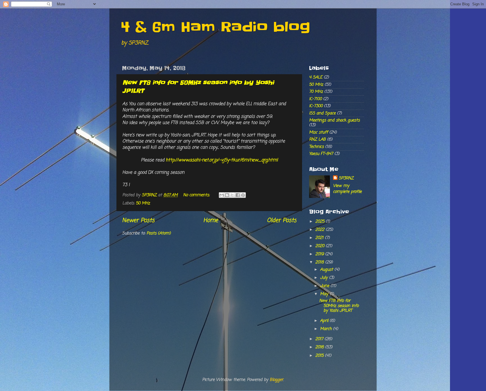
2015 (320, 355)
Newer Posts (138, 220)
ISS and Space (322, 113)
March (326, 329)
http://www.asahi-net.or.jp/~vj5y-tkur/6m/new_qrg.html (222, 160)
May (325, 294)
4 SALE (315, 77)
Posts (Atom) (159, 233)
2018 (320, 262)
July (324, 278)
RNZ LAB (317, 139)
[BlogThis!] (227, 195)
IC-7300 (316, 106)
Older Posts (281, 220)
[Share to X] (232, 195)
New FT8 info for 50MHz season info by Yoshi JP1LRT (339, 306)
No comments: (197, 195)
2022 (320, 230)
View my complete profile (347, 189)
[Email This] (221, 195)
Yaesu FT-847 (321, 154)
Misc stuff (318, 132)
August (327, 269)
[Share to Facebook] (237, 195)
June (325, 286)
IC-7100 (315, 99)
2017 (320, 339)
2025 (320, 221)
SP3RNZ (346, 178)
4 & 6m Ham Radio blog (215, 26)
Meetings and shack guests (334, 120)
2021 (320, 238)
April (325, 321)
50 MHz (143, 203)
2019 (320, 254)
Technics (316, 147)
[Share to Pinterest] (243, 195)
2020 (320, 246)
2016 (320, 347)
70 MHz (316, 92)
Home (210, 220)
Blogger (276, 380)
